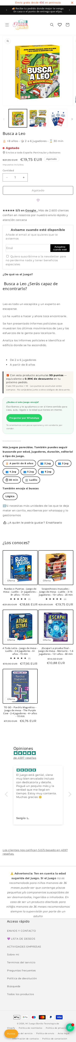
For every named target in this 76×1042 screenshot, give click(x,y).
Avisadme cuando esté (60, 248)
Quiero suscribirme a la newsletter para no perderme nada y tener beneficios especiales (36, 260)
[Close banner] (72, 3)
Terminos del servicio (21, 962)
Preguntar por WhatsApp (24, 418)
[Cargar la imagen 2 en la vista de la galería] (38, 118)
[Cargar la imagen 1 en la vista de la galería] (18, 118)
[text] (38, 2)
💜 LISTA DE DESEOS (21, 938)
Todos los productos (20, 994)
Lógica (10, 496)
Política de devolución (22, 978)
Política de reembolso (30, 1028)
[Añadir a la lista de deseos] (38, 200)
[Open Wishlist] (60, 25)
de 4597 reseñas (24, 757)
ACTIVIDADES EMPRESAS (24, 946)
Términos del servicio (21, 1033)
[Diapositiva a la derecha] (72, 119)
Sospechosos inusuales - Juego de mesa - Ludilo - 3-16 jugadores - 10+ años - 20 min (56, 591)
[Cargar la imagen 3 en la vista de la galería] (58, 118)
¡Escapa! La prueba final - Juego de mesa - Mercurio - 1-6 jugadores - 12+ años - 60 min (55, 651)
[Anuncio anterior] (6, 10)
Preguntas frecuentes (21, 970)
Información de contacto (25, 1038)
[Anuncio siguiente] (69, 10)
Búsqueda (13, 986)
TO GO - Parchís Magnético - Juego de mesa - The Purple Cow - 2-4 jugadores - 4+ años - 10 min (20, 712)
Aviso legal (64, 1033)
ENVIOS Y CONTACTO (21, 930)
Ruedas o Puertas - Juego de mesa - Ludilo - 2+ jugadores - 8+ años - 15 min (20, 591)
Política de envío (45, 1033)
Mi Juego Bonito (34, 1023)
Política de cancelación (54, 1038)
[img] (39, 753)
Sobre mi (13, 954)
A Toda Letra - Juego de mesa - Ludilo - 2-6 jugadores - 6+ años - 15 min (20, 651)
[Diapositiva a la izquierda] (4, 119)
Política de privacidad (57, 1028)
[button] (7, 25)
